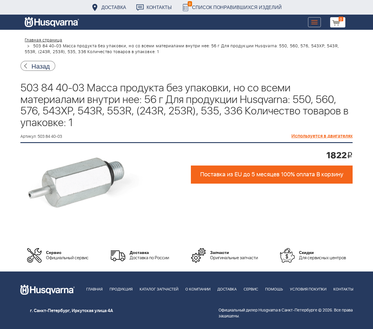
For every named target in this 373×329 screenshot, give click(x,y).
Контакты (159, 7)
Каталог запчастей (159, 289)
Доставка (113, 7)
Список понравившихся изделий (235, 5)
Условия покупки (308, 289)
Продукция (121, 289)
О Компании (197, 289)
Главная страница (43, 40)
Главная (94, 289)
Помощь (274, 289)
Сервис (251, 289)
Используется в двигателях (322, 136)
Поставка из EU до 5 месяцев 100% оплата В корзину (271, 174)
